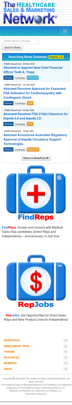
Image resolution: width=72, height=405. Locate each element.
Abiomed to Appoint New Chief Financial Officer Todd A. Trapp (32, 69)
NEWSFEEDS (12, 340)
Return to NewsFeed (35, 158)
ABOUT (8, 369)
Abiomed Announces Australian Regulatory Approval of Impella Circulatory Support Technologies (35, 139)
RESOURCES (12, 357)
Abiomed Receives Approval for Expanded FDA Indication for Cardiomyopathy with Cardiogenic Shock (34, 93)
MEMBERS (10, 363)
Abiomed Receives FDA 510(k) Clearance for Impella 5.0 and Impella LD (35, 116)
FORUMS (9, 351)
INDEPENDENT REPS (16, 346)
